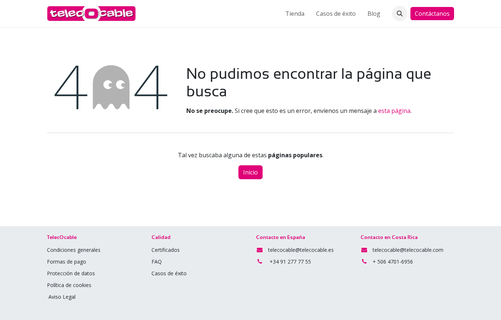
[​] (162, 261)
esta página (394, 111)
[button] (399, 13)
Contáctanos (432, 14)
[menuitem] (294, 13)
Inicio (250, 172)
